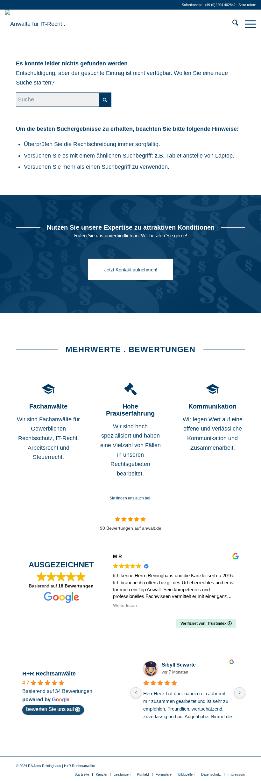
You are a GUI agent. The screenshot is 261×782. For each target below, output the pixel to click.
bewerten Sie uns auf (50, 709)
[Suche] (232, 24)
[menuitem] (232, 24)
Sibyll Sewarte (179, 665)
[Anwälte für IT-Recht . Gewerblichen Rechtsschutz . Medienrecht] (48, 24)
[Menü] (247, 24)
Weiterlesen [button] (125, 605)
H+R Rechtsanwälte (49, 673)
